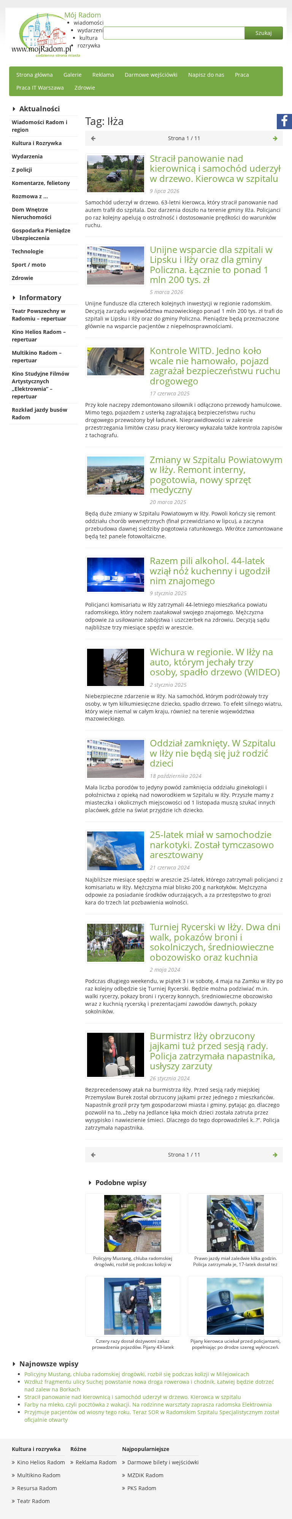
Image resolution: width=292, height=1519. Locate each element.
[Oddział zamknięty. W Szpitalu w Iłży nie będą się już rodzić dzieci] (115, 759)
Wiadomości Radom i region (39, 126)
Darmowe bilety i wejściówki (163, 1462)
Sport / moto (29, 264)
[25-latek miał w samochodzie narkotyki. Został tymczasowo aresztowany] (115, 850)
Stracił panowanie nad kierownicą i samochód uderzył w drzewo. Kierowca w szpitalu (215, 168)
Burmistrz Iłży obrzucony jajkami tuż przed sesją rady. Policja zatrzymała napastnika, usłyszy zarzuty (212, 1050)
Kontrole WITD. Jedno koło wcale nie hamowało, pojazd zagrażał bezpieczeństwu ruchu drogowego (215, 365)
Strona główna (34, 74)
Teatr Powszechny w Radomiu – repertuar (39, 314)
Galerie (72, 74)
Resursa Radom (37, 1488)
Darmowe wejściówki (151, 74)
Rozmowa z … (30, 196)
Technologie (27, 251)
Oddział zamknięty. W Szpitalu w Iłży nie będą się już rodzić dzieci (213, 753)
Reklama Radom (96, 1462)
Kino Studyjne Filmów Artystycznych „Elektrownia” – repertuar (40, 385)
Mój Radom (82, 14)
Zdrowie (85, 87)
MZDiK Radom (145, 1475)
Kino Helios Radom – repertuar (39, 335)
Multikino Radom (38, 1475)
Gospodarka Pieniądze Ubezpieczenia (41, 234)
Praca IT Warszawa (40, 87)
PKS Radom (141, 1488)
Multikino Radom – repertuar (37, 356)
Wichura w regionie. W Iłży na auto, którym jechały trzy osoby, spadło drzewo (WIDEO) (215, 661)
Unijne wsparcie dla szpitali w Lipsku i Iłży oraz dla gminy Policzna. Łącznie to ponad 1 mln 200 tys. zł (211, 264)
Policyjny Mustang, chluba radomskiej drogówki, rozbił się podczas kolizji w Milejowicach (136, 1374)
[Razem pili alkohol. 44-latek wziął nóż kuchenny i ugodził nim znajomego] (115, 575)
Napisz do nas (206, 74)
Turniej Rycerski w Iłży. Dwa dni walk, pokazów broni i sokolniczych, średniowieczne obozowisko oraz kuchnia (215, 941)
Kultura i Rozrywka (37, 143)
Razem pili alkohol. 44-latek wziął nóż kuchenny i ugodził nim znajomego (210, 570)
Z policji (22, 169)
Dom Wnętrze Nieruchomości (31, 213)
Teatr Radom (33, 1501)
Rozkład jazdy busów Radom (39, 413)
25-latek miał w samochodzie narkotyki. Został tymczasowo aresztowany (212, 844)
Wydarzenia (27, 156)
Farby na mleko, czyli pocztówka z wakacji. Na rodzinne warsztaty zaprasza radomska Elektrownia (148, 1404)
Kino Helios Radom (41, 1462)
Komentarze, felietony (41, 183)
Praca (242, 74)
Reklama (103, 74)
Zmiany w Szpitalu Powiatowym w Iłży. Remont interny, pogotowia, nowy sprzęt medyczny (216, 474)
